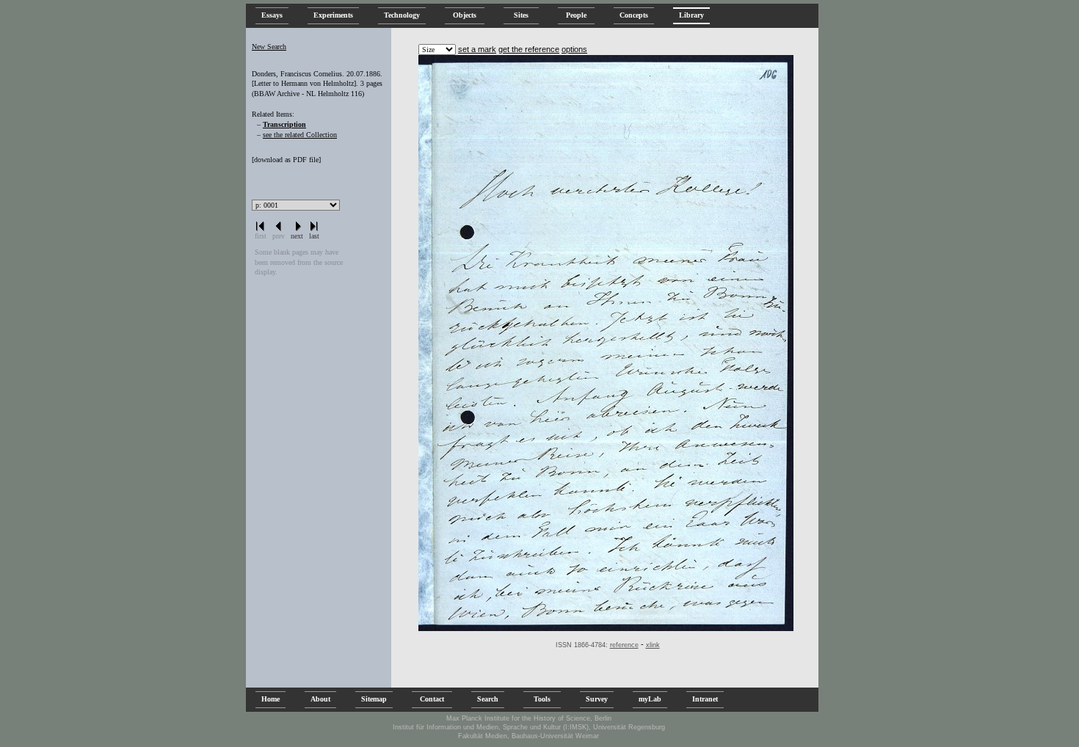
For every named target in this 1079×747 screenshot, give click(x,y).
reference (624, 645)
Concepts (634, 15)
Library (691, 15)
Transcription (284, 124)
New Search (269, 47)
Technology (402, 15)
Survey (597, 699)
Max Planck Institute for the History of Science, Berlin (528, 718)
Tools (542, 699)
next (297, 236)
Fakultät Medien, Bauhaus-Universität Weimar (528, 736)
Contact (432, 699)
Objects (465, 15)
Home (270, 699)
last (314, 236)
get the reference (528, 49)
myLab (650, 699)
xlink (653, 645)
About (320, 699)
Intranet (705, 699)
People (576, 15)
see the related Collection (300, 135)
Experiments (333, 15)
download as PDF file (286, 160)
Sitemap (374, 699)
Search (487, 699)
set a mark (477, 49)
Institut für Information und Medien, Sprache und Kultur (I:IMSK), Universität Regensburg (529, 727)
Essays (272, 15)
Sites (521, 15)
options (574, 49)
